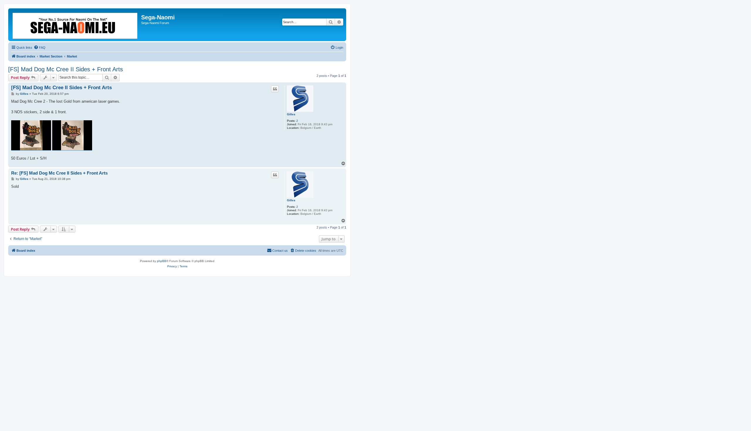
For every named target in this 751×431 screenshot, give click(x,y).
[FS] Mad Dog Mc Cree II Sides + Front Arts (65, 69)
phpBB (161, 261)
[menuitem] (39, 47)
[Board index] (75, 25)
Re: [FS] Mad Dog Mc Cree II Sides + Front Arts (59, 172)
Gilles (291, 114)
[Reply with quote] (275, 88)
